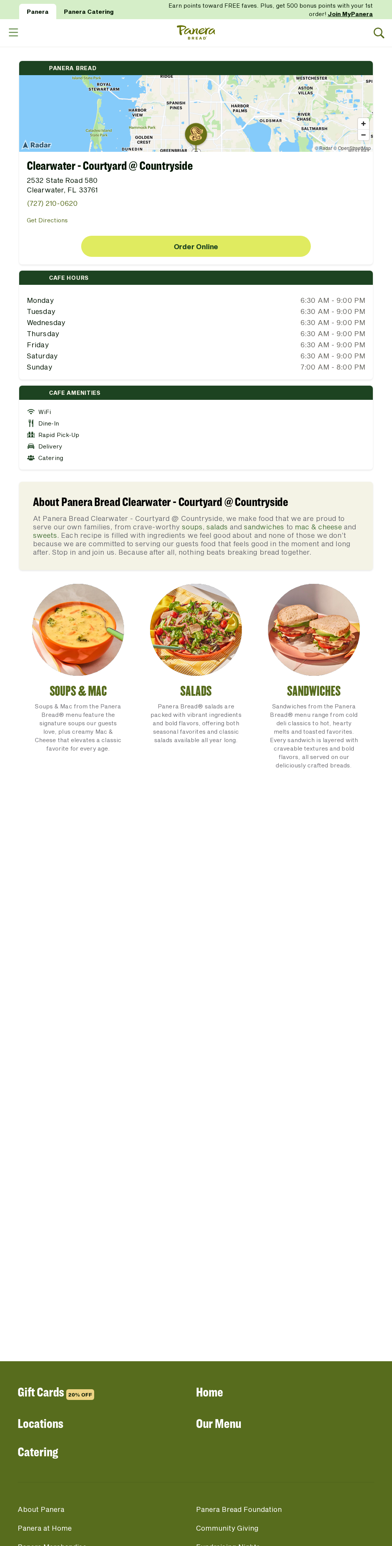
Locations (40, 1423)
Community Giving (227, 1528)
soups (192, 526)
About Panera (41, 1509)
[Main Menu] (13, 33)
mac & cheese (318, 526)
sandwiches (264, 526)
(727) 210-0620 (52, 203)
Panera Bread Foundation (239, 1509)
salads (217, 526)
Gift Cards (55, 1392)
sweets (45, 535)
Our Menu (218, 1423)
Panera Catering (89, 11)
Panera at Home (45, 1528)
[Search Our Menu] (379, 33)
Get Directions (47, 220)
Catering (38, 1451)
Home (209, 1392)
